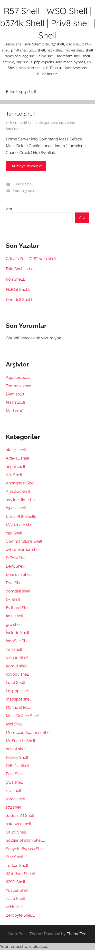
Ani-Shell (14, 475)
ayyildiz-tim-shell (21, 499)
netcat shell (16, 749)
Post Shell (15, 774)
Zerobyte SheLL (20, 915)
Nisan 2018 (15, 402)
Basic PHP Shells (21, 516)
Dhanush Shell (18, 574)
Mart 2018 (14, 411)
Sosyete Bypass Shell (25, 849)
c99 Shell (14, 533)
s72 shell (13, 807)
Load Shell (15, 682)
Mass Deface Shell (22, 716)
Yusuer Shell (17, 890)
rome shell (15, 799)
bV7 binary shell (20, 524)
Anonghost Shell (20, 483)
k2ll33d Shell (17, 657)
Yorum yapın (23, 191)
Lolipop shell (17, 691)
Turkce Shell (20, 113)
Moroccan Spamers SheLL (30, 732)
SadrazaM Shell (20, 815)
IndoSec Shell (18, 641)
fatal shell (14, 616)
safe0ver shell (18, 824)
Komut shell (16, 666)
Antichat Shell (18, 491)
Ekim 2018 (15, 394)
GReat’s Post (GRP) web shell (31, 258)
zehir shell (15, 907)
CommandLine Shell (24, 541)
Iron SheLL (15, 279)
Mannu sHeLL (18, 707)
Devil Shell (15, 566)
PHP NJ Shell (17, 765)
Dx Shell (13, 599)
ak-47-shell (16, 450)
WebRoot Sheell (20, 873)
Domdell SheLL (19, 299)
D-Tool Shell (17, 558)
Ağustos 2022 (18, 377)
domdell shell (18, 591)
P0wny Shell (17, 757)
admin (70, 122)
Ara (9, 209)
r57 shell (13, 790)
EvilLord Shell (18, 608)
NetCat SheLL (18, 289)
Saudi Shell (16, 832)
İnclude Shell (17, 632)
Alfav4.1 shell (17, 458)
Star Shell (14, 857)
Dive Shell (14, 583)
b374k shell (16, 508)
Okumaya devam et (26, 166)
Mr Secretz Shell (20, 740)
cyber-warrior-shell (23, 549)
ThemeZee (76, 934)
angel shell (15, 466)
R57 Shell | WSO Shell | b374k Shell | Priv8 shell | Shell (47, 23)
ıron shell (14, 649)
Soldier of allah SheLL (25, 840)
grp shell (13, 624)
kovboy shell (17, 674)
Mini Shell (14, 724)
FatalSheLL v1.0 (20, 269)
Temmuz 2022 (18, 386)
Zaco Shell (15, 898)
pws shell (14, 782)
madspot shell (18, 699)
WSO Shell (15, 882)
